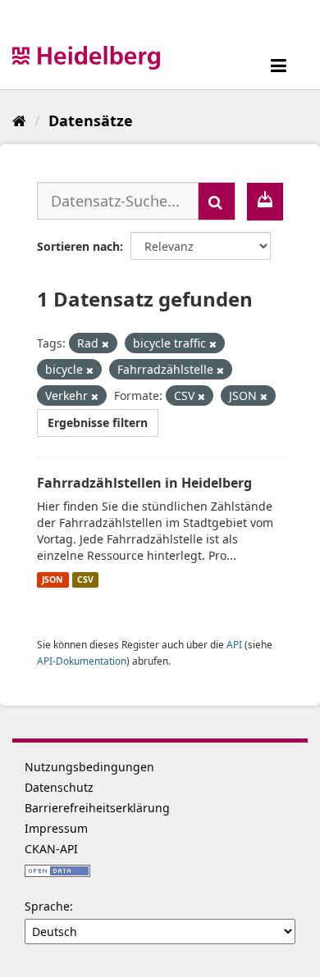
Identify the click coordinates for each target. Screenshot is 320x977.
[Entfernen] (105, 344)
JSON (52, 579)
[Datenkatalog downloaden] (265, 201)
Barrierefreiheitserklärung (97, 808)
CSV (85, 579)
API (234, 644)
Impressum (56, 828)
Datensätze (90, 120)
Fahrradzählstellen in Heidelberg (144, 483)
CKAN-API (51, 849)
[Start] (19, 120)
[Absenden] (216, 201)
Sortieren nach (78, 246)
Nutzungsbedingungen (89, 767)
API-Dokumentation (81, 660)
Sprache (47, 906)
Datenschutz (59, 787)
